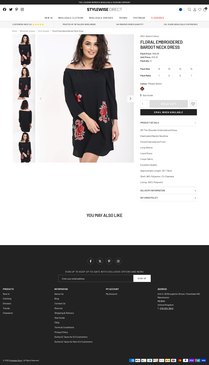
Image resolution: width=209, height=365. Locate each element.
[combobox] (189, 9)
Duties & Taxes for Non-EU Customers (73, 341)
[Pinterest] (16, 9)
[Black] (142, 89)
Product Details (149, 122)
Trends (123, 18)
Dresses (7, 303)
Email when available (168, 112)
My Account (111, 293)
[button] (204, 9)
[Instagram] (22, 9)
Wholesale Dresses (101, 18)
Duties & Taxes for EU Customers (70, 336)
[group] (85, 98)
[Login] (194, 9)
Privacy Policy (61, 332)
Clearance (157, 18)
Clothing (7, 298)
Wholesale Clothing (70, 18)
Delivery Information (152, 190)
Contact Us (59, 303)
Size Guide (59, 317)
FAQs (56, 322)
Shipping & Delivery (64, 313)
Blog (56, 298)
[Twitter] (11, 9)
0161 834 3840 (166, 308)
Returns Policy (149, 197)
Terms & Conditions (64, 327)
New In (49, 18)
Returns (58, 308)
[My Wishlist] (199, 9)
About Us (59, 293)
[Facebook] (4, 9)
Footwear (139, 18)
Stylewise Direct (104, 10)
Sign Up (142, 278)
